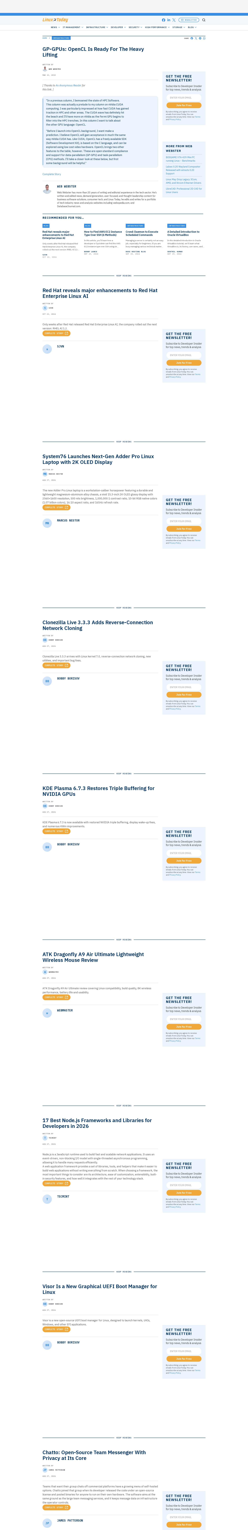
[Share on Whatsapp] (204, 38)
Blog (191, 27)
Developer (117, 27)
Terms (197, 117)
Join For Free (184, 105)
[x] (174, 20)
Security (134, 27)
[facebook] (163, 20)
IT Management (71, 27)
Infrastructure (95, 27)
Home (44, 38)
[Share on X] (196, 38)
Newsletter (191, 20)
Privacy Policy (175, 119)
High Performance (156, 27)
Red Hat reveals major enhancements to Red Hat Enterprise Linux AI (58, 235)
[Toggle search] (204, 20)
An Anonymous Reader (68, 85)
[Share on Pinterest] (200, 38)
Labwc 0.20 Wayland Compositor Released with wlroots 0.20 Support (183, 170)
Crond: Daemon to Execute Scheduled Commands (142, 233)
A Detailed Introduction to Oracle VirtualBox (183, 233)
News (54, 27)
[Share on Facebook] (192, 38)
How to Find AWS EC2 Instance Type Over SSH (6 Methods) (103, 233)
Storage (177, 27)
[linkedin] (168, 20)
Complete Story (51, 174)
